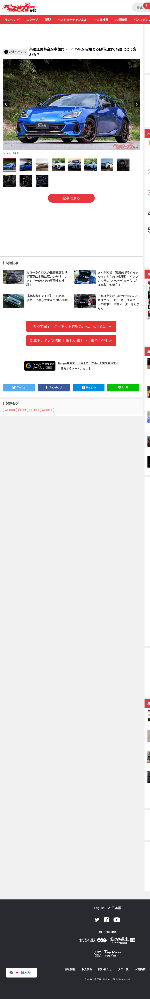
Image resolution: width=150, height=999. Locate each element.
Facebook (106, 919)
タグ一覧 (123, 969)
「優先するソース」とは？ (74, 368)
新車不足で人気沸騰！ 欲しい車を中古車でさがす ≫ (71, 340)
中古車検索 (101, 19)
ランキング (12, 19)
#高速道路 (10, 410)
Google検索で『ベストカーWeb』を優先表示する (88, 363)
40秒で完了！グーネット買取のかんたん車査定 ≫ (71, 326)
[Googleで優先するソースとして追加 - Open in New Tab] (39, 366)
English (99, 908)
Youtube (116, 919)
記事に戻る (71, 198)
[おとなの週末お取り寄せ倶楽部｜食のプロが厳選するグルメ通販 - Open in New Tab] (93, 941)
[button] (6, 104)
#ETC (34, 410)
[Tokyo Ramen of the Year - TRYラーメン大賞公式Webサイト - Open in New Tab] (107, 954)
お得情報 (121, 19)
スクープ (32, 19)
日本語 (116, 908)
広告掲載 (140, 969)
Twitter (97, 920)
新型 (48, 19)
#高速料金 (47, 410)
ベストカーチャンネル (72, 19)
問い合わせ (105, 969)
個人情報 (86, 969)
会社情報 (70, 969)
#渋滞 (23, 410)
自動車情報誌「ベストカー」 (19, 7)
